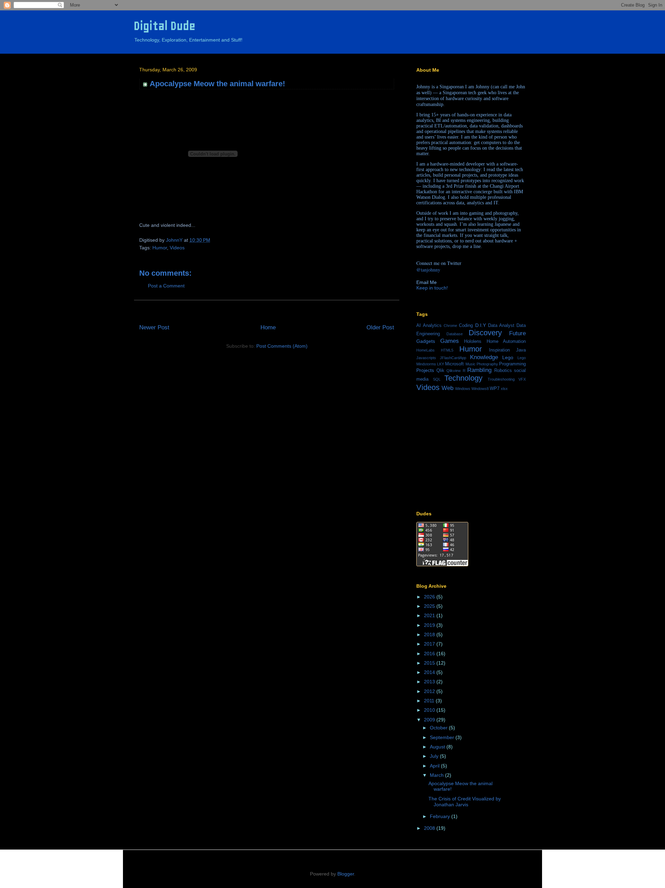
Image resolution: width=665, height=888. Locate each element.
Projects (425, 370)
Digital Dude (164, 26)
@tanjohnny (428, 269)
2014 (430, 672)
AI (418, 325)
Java (521, 350)
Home (268, 327)
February (440, 816)
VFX (522, 379)
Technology (463, 378)
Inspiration (499, 350)
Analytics (432, 325)
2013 (430, 681)
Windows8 (480, 389)
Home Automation (506, 341)
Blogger (345, 874)
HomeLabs (425, 350)
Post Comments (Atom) (282, 346)
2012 (430, 691)
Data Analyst (501, 325)
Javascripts (426, 358)
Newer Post (154, 327)
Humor (159, 247)
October (439, 727)
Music (471, 364)
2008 (430, 828)
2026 (430, 597)
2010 (430, 710)
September (442, 737)
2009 (430, 719)
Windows (462, 389)
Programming (512, 364)
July (435, 756)
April (435, 766)
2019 (430, 625)
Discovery (485, 332)
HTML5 (447, 350)
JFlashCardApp (453, 358)
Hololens (472, 341)
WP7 (494, 388)
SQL (437, 379)
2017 (430, 644)
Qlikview (453, 370)
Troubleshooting (501, 379)
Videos (177, 247)
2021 (430, 615)
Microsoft (454, 364)
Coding (466, 325)
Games (449, 341)
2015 (430, 663)
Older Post (380, 327)
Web (447, 388)
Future (517, 333)
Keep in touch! (432, 288)
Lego (507, 357)
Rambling (479, 370)
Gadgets (425, 341)
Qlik (440, 370)
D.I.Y (480, 325)
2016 (430, 653)
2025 (430, 606)
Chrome (450, 325)
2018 (430, 634)
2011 (430, 700)
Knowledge (484, 357)
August (438, 746)
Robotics (503, 370)
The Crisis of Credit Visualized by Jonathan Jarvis (464, 801)
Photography (487, 364)
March (437, 775)
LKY (440, 364)
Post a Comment (166, 285)
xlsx (504, 389)
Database (454, 334)
